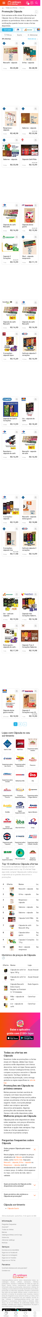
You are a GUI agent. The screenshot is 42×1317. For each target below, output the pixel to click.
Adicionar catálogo (8, 1240)
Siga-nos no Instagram (9, 1255)
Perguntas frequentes (9, 1224)
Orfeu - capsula (25, 1162)
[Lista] (32, 3)
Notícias (4, 1243)
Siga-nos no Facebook (9, 1252)
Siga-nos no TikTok (8, 1260)
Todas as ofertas (11, 8)
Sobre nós (5, 1237)
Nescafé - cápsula (11, 1162)
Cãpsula (19, 1157)
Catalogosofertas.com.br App (12, 1235)
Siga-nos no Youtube (9, 1258)
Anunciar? (5, 1227)
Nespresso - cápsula (12, 1165)
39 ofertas (6, 39)
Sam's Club (18, 1160)
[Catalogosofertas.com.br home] (14, 3)
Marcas (4, 1232)
